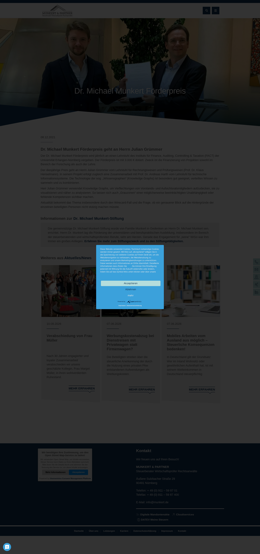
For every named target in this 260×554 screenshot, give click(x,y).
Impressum (122, 305)
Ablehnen (130, 289)
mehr (131, 295)
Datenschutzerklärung (110, 274)
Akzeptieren (131, 283)
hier (129, 266)
